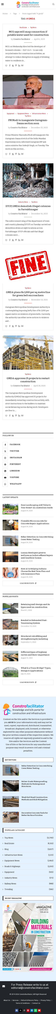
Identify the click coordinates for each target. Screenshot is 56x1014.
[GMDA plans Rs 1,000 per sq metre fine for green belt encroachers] (28, 266)
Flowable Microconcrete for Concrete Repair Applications (35, 522)
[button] (5, 937)
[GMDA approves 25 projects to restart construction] (28, 353)
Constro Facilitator (21, 39)
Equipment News (29, 861)
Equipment (29, 872)
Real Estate (29, 843)
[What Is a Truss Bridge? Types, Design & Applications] (10, 672)
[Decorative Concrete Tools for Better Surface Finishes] (11, 817)
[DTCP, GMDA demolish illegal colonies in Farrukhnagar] (28, 180)
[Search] (53, 4)
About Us (7, 1000)
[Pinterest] (28, 1010)
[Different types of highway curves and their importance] (10, 656)
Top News (29, 838)
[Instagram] (24, 1010)
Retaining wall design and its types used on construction (35, 605)
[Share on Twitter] (13, 66)
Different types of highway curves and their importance (35, 653)
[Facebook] (16, 1010)
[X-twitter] (20, 1010)
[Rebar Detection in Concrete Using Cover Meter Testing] (10, 541)
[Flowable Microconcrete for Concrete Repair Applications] (10, 525)
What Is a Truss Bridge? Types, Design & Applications (36, 669)
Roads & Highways (29, 866)
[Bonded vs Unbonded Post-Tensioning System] (10, 624)
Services (15, 1000)
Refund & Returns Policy (29, 1000)
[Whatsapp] (35, 1010)
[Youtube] (39, 1010)
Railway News (29, 884)
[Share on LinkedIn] (19, 66)
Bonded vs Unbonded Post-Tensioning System (34, 621)
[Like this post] (6, 66)
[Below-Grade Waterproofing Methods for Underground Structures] (11, 785)
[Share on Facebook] (10, 66)
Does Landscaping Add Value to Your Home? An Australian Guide (37, 506)
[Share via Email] (22, 66)
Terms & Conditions (23, 1003)
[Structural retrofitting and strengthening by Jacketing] (10, 640)
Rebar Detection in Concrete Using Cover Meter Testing (37, 538)
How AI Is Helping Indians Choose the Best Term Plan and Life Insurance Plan (35, 571)
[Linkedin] (31, 1010)
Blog (29, 849)
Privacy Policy (46, 1000)
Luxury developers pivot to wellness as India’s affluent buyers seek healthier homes (37, 555)
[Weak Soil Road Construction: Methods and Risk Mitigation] (11, 801)
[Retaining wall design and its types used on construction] (10, 608)
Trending (29, 889)
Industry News (29, 878)
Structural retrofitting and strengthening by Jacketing (34, 637)
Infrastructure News (29, 855)
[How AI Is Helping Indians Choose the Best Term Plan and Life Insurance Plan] (10, 573)
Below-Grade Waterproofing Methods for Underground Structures (34, 783)
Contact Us (36, 1003)
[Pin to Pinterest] (16, 66)
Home (5, 14)
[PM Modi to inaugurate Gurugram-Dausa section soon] (28, 92)
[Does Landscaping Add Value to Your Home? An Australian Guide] (10, 509)
